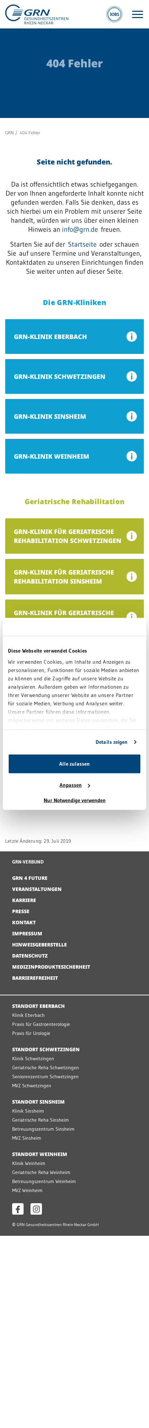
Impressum (27, 933)
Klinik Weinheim (28, 1163)
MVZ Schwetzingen (31, 1085)
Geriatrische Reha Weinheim (41, 1172)
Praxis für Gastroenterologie (41, 1024)
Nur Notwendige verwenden (75, 800)
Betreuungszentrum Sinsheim (43, 1129)
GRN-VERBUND (28, 862)
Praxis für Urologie (31, 1033)
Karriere (24, 900)
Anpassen (71, 785)
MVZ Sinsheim (26, 1138)
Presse (20, 911)
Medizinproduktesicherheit (51, 966)
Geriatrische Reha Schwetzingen (45, 1067)
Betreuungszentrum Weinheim (44, 1181)
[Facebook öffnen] (18, 1209)
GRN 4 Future (29, 878)
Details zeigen (112, 742)
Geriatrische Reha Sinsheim (40, 1120)
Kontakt (24, 922)
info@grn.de (80, 229)
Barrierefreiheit (35, 978)
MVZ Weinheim (27, 1190)
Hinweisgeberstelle (39, 944)
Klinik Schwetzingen (33, 1058)
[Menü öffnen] (137, 14)
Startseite (82, 244)
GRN (9, 132)
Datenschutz (30, 955)
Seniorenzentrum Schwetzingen (45, 1076)
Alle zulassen (74, 763)
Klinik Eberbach (28, 1015)
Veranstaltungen (37, 889)
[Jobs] (114, 14)
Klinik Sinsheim (28, 1111)
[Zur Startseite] (36, 13)
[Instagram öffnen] (36, 1209)
